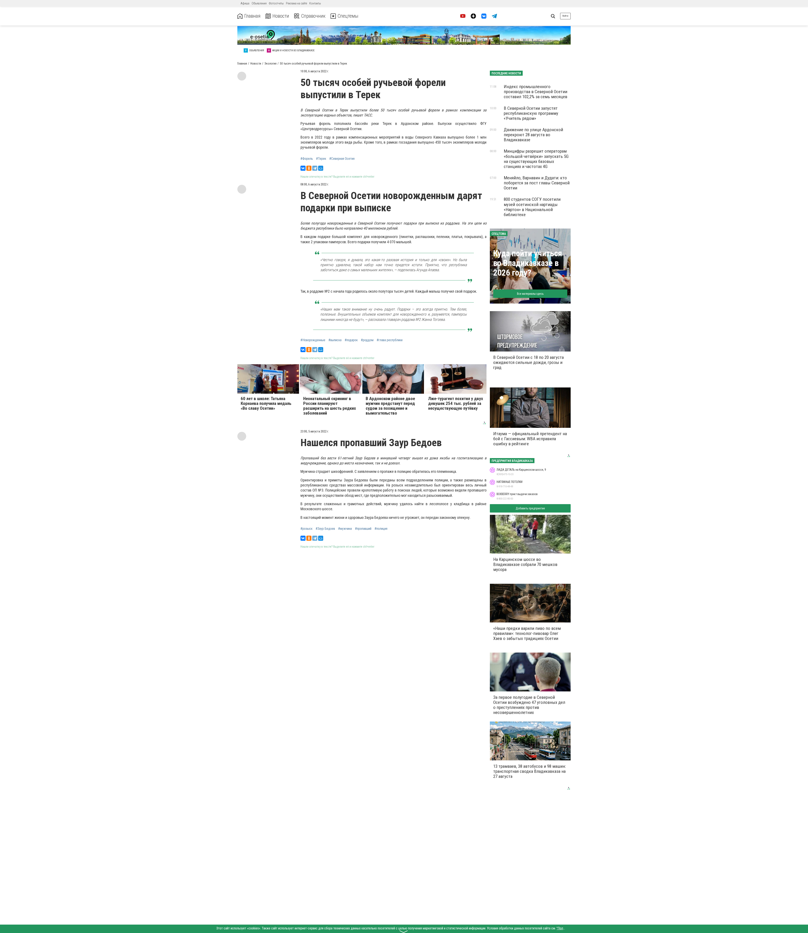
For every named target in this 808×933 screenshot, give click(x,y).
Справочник (313, 16)
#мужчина (345, 529)
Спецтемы (348, 16)
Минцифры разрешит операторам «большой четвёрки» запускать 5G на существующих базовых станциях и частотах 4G (536, 159)
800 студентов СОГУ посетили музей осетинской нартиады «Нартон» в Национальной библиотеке (532, 207)
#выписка (335, 340)
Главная (252, 16)
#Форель (306, 159)
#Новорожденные (312, 340)
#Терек (321, 159)
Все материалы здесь (530, 293)
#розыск (306, 529)
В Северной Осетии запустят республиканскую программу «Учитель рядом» (531, 113)
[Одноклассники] (308, 168)
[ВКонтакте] (303, 168)
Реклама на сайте (296, 3)
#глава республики (390, 340)
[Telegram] (314, 168)
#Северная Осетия (342, 159)
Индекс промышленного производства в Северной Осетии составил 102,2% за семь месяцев (535, 91)
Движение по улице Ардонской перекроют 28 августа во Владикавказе (533, 134)
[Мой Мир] (320, 168)
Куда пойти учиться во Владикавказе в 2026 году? (527, 263)
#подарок (351, 340)
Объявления (259, 3)
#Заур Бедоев (325, 529)
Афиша (245, 3)
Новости (280, 16)
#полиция (381, 529)
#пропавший (363, 529)
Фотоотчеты (276, 3)
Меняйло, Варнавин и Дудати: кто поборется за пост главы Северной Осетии (537, 182)
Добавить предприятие (530, 508)
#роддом (367, 340)
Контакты (315, 3)
